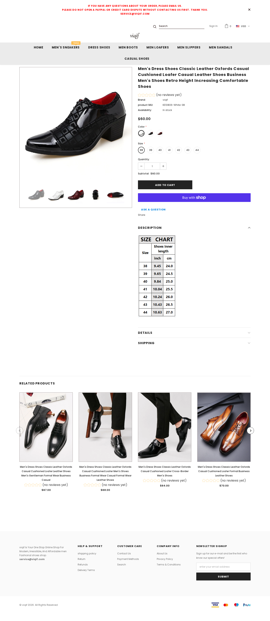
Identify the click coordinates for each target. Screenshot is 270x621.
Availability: (145, 110)
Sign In (213, 26)
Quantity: (144, 159)
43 (187, 150)
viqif (165, 99)
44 (197, 150)
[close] (249, 10)
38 (141, 150)
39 (150, 150)
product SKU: (145, 105)
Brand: (142, 99)
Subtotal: (143, 173)
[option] (76, 123)
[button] (160, 95)
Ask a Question (153, 209)
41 (169, 150)
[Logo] (135, 36)
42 (178, 150)
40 (160, 150)
